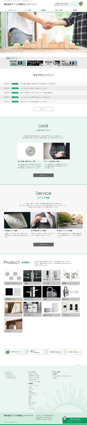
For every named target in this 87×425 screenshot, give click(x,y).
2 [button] (43, 54)
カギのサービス (12, 10)
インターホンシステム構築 (34, 381)
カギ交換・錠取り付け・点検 (27, 161)
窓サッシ (30, 400)
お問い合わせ (73, 4)
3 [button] (45, 54)
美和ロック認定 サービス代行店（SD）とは (62, 376)
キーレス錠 (31, 389)
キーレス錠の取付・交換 (52, 161)
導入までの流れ (59, 10)
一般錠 (30, 387)
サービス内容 (27, 10)
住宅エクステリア (32, 404)
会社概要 (55, 377)
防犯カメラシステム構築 (65, 230)
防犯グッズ (31, 398)
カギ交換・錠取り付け (10, 376)
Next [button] (84, 31)
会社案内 (75, 10)
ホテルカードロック (33, 395)
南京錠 (30, 396)
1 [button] (41, 54)
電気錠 (30, 391)
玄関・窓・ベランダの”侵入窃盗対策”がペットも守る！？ (34, 101)
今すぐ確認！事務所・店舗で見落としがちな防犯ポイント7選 (36, 83)
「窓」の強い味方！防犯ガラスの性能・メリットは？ (34, 88)
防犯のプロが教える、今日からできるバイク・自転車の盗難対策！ (37, 92)
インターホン (31, 406)
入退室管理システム (33, 393)
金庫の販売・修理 (32, 379)
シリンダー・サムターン (34, 385)
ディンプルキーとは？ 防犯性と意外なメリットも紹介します (35, 97)
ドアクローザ (31, 408)
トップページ (9, 372)
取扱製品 (43, 10)
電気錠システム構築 (11, 230)
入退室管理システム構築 (39, 230)
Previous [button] (2, 31)
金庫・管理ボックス (33, 402)
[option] (43, 32)
